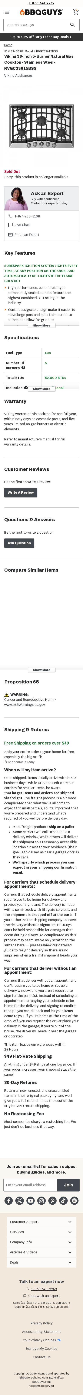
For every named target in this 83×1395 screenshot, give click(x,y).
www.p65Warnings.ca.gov (24, 704)
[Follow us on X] (19, 1201)
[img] (41, 126)
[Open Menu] (7, 12)
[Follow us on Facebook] (8, 1201)
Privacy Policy (41, 1323)
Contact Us (41, 1357)
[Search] (72, 25)
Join (68, 1185)
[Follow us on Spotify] (74, 1201)
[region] (41, 127)
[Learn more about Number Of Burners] (23, 367)
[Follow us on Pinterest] (52, 1201)
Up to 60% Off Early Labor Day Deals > (41, 37)
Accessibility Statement (41, 1331)
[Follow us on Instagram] (41, 1201)
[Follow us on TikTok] (63, 1201)
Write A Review (21, 492)
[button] (41, 1222)
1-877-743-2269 (41, 3)
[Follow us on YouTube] (30, 1201)
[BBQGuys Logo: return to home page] (41, 12)
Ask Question (19, 543)
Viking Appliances (18, 75)
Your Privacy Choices (39, 1340)
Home (8, 45)
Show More (41, 325)
